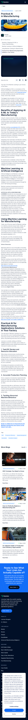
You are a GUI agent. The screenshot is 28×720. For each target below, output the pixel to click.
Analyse (3, 634)
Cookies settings (14, 706)
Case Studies (4, 668)
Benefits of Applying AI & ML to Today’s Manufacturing (10, 43)
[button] (25, 2)
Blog (2, 670)
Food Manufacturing (6, 661)
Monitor (3, 629)
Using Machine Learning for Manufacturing (12, 48)
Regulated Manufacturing (7, 658)
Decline (14, 714)
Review (3, 632)
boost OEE (18, 104)
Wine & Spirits (4, 652)
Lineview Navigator (6, 619)
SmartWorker (4, 637)
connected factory (21, 92)
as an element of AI (15, 127)
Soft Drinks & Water (6, 647)
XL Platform (4, 622)
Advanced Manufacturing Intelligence (10, 640)
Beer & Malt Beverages (7, 650)
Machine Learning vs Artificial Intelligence (12, 46)
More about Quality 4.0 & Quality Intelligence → (12, 319)
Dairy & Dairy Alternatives (7, 655)
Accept (14, 710)
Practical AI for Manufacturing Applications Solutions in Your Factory (12, 51)
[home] (5, 2)
